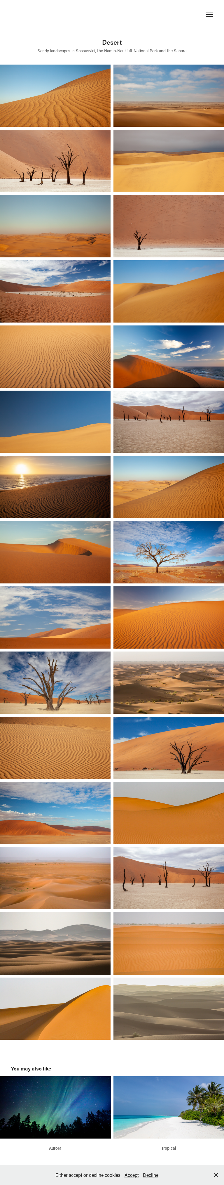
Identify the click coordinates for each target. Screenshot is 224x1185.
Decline (150, 1175)
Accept (132, 1175)
